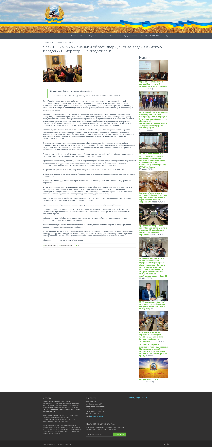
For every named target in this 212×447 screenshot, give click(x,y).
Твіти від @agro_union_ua (138, 398)
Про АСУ (144, 36)
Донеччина (69, 42)
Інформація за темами (98, 36)
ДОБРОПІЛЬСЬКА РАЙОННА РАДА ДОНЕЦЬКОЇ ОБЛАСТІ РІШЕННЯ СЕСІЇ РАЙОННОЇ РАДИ (86, 96)
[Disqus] (89, 277)
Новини (83, 36)
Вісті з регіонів (115, 36)
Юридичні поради (131, 36)
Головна (74, 36)
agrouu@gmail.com (96, 416)
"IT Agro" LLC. (68, 444)
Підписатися (119, 434)
